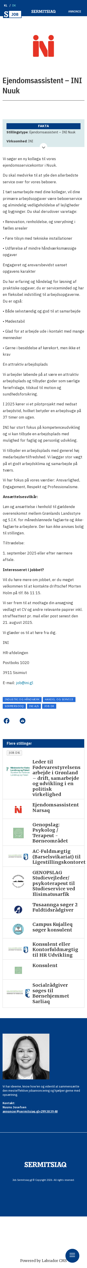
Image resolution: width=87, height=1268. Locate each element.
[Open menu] (72, 1256)
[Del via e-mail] (22, 721)
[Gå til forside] (12, 14)
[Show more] (43, 147)
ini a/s (34, 706)
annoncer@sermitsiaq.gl (21, 1111)
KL (5, 5)
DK (14, 5)
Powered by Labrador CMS (43, 1261)
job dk (49, 706)
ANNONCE (74, 11)
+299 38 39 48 (48, 1111)
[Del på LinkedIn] (14, 721)
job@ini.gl (24, 682)
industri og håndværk (22, 699)
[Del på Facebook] (6, 721)
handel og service (59, 699)
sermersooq (14, 706)
